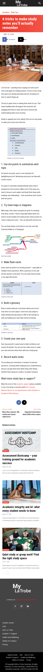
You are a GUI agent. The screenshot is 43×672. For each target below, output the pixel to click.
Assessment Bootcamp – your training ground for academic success (19, 459)
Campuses (6, 549)
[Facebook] (18, 402)
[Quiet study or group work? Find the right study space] (21, 539)
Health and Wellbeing (10, 637)
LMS (4, 626)
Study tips (14, 12)
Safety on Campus (9, 641)
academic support (23, 384)
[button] (4, 3)
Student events (8, 623)
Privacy (5, 644)
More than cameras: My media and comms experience (10, 414)
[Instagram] (21, 606)
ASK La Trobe (7, 630)
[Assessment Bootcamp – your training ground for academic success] (21, 440)
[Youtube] (27, 606)
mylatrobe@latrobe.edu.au (26, 599)
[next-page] (7, 573)
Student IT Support (9, 633)
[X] (24, 402)
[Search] (39, 3)
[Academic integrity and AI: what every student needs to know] (21, 491)
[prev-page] (3, 573)
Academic (6, 12)
